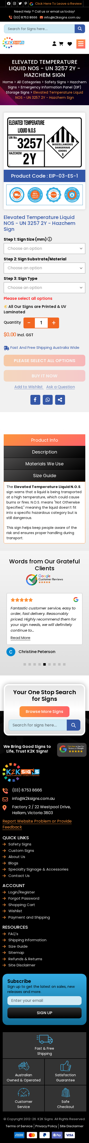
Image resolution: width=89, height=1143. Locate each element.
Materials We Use (44, 464)
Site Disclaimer (21, 965)
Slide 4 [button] (39, 664)
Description (44, 452)
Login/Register (21, 892)
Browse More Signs (44, 711)
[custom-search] (80, 28)
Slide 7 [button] (54, 664)
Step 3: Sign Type (20, 278)
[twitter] (20, 3)
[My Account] (55, 44)
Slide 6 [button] (49, 664)
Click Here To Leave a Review (58, 3)
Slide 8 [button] (59, 664)
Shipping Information (27, 939)
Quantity (12, 322)
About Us (16, 856)
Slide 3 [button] (34, 664)
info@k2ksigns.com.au (62, 17)
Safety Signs (55, 82)
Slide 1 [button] (24, 664)
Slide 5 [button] (44, 664)
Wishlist (15, 910)
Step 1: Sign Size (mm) (28, 239)
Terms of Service (19, 1126)
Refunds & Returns (25, 958)
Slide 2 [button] (29, 664)
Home (8, 82)
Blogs (13, 863)
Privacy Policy (46, 1126)
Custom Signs (21, 850)
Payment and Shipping (29, 917)
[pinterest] (25, 3)
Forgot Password (23, 898)
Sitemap (16, 952)
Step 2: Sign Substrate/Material (35, 259)
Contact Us (19, 875)
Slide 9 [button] (64, 664)
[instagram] (14, 3)
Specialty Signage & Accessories (38, 869)
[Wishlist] (70, 44)
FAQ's (13, 933)
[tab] (24, 664)
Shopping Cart (21, 904)
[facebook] (8, 3)
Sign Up (44, 1013)
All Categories (29, 82)
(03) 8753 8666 (25, 17)
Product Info (44, 440)
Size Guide (44, 475)
